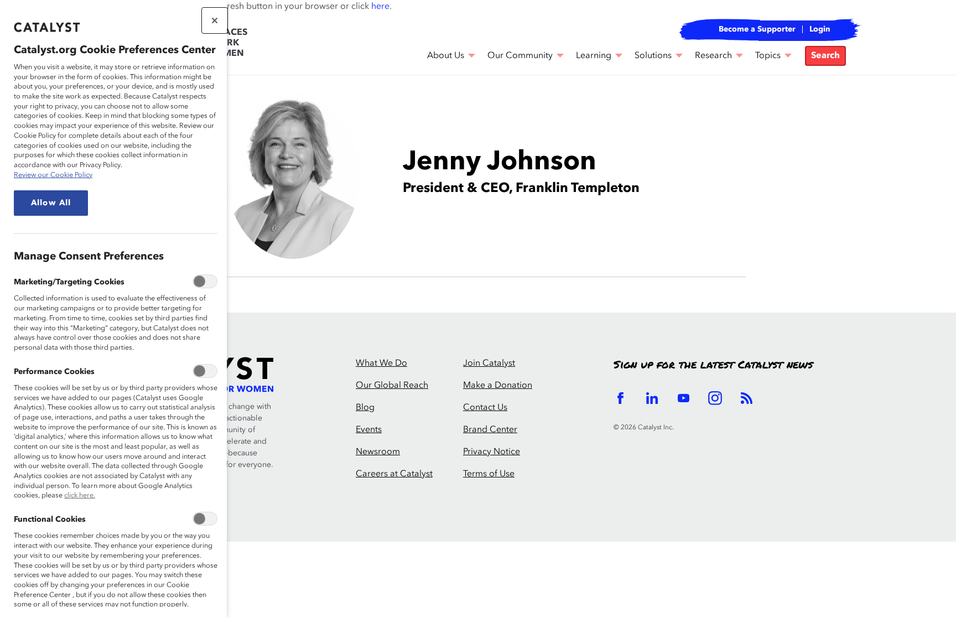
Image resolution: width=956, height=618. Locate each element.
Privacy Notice (491, 452)
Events (369, 429)
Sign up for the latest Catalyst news (713, 365)
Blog (365, 407)
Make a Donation (497, 385)
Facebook (620, 398)
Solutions (653, 55)
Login (819, 29)
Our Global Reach (392, 385)
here (380, 6)
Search (825, 55)
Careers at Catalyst (394, 474)
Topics (768, 55)
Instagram (715, 398)
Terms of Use (489, 474)
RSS (747, 398)
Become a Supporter (757, 29)
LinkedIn (652, 398)
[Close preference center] (214, 20)
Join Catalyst (489, 363)
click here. (79, 495)
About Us (445, 55)
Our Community (520, 55)
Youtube (683, 398)
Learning (593, 55)
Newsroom (378, 452)
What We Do (381, 363)
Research (713, 55)
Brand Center (490, 429)
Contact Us (485, 407)
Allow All (51, 203)
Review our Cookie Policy (53, 175)
